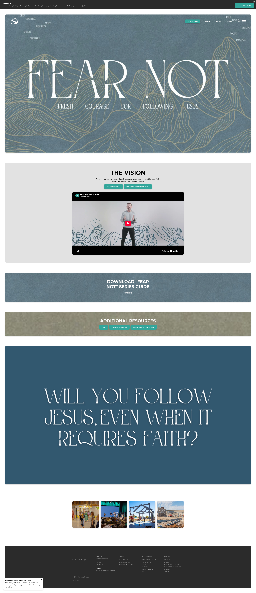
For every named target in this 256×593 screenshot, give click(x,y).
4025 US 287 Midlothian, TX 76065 (105, 570)
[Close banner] (254, 2)
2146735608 (99, 564)
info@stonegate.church (102, 558)
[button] (244, 21)
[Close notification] (41, 580)
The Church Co (76, 580)
